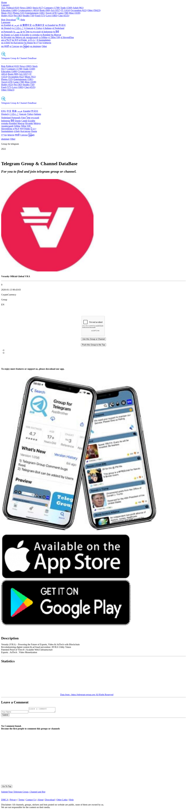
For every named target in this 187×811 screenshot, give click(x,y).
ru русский (35, 31)
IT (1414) (65, 10)
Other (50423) (94, 10)
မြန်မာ (31, 135)
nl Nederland (58, 28)
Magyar (21, 123)
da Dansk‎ (5, 34)
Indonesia (5, 120)
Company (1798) (52, 7)
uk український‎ (30, 37)
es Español (50, 25)
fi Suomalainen (44, 40)
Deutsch (5, 114)
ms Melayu (17, 37)
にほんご (14, 114)
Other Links (61, 799)
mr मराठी (5, 46)
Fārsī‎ (23, 117)
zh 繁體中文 (26, 25)
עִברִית (4, 135)
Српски (24, 135)
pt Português (7, 31)
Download (11, 19)
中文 (9, 111)
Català (24, 120)
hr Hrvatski (6, 37)
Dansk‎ (18, 120)
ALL (3, 7)
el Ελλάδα (24, 34)
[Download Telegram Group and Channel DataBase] (18, 19)
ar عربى (15, 25)
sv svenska (35, 34)
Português (16, 117)
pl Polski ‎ (23, 40)
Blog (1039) (74, 13)
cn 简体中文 (38, 25)
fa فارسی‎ (17, 31)
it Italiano (47, 28)
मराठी (17, 135)
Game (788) (63, 13)
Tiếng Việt (26, 126)
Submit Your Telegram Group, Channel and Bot (23, 792)
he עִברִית (37, 42)
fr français (28, 28)
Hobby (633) (7, 15)
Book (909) (45, 10)
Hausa (34, 131)
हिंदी (12, 120)
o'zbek (17, 131)
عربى (19, 111)
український (7, 126)
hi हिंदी (56, 31)
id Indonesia (47, 31)
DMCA (4, 799)
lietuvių (10, 135)
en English (6, 25)
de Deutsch (6, 28)
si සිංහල (32, 40)
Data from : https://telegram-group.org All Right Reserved (86, 694)
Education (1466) (9, 10)
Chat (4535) (63, 15)
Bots (3, 19)
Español (27, 111)
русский (35, 117)
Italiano (37, 114)
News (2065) (26, 7)
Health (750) (28, 15)
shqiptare (5, 139)
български (25, 131)
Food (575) (40, 15)
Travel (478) (51, 13)
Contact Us (31, 799)
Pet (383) (18, 15)
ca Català (15, 34)
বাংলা (22, 128)
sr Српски (14, 46)
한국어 (34, 111)
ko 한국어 (61, 25)
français (22, 114)
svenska (4, 123)
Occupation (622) (79, 10)
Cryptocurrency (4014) (28, 10)
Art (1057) (55, 10)
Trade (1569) (66, 7)
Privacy (13, 799)
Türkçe (30, 114)
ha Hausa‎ (28, 42)
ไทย (28, 117)
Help (22, 19)
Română (13, 123)
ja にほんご (18, 28)
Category (5, 5)
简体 (14, 111)
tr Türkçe (38, 28)
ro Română (45, 34)
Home (4, 2)
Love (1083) (52, 15)
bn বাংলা (15, 40)
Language (5, 22)
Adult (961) (78, 7)
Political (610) (12, 7)
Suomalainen (7, 131)
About (40, 799)
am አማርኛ (6, 40)
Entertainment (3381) (35, 13)
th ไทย (26, 31)
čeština (17, 126)
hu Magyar (56, 34)
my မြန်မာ (25, 46)
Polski (27, 128)
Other (44, 46)
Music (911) (6, 13)
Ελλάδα (31, 120)
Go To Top (6, 786)
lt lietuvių (47, 42)
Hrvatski (29, 123)
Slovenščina (6, 128)
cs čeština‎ (43, 37)
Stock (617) (38, 7)
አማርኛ (16, 128)
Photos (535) (19, 13)
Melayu (37, 123)
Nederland (6, 117)
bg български (17, 42)
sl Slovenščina (67, 37)
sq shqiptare (35, 46)
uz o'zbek (5, 42)
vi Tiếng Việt (54, 37)
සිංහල (34, 128)
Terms (21, 799)
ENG (3, 111)
